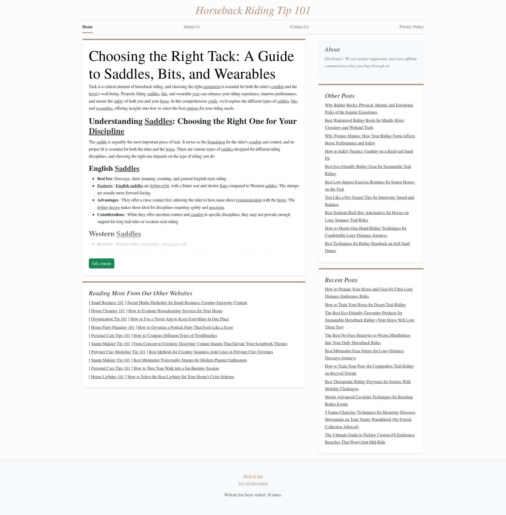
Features (105, 185)
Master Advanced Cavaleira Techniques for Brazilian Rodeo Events (369, 400)
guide (212, 101)
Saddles (158, 120)
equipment (211, 86)
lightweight (159, 185)
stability (267, 251)
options (192, 108)
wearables (104, 108)
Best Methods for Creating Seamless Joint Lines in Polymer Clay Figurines (211, 351)
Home (87, 26)
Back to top (253, 476)
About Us (191, 26)
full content (101, 263)
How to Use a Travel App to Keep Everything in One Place (179, 318)
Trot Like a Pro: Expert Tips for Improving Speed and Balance (369, 200)
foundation (216, 142)
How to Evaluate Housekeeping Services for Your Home (175, 310)
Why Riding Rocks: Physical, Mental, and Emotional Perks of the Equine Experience (369, 108)
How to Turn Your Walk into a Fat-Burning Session (176, 368)
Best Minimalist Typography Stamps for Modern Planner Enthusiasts (190, 360)
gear (196, 93)
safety (118, 101)
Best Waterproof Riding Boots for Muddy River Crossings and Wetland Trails (364, 123)
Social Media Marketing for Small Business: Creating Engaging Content (187, 302)
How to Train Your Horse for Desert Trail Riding (365, 304)
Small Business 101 (107, 302)
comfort (277, 86)
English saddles (129, 185)
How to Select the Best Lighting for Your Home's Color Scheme (181, 376)
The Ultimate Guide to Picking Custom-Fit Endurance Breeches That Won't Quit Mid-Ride (370, 438)
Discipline (106, 130)
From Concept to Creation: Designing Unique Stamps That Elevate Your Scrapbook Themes (210, 343)
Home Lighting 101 (107, 376)
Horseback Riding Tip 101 (253, 9)
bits (164, 93)
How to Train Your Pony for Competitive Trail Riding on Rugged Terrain (369, 369)
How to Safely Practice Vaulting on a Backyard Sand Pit (369, 154)
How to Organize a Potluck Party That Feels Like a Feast (185, 327)
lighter (102, 207)
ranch (172, 244)
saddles (153, 93)
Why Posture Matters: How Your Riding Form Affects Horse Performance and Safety (370, 139)
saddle (101, 142)
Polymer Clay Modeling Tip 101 (118, 351)
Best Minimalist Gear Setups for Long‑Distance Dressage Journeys (364, 354)
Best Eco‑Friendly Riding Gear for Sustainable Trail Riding (368, 169)
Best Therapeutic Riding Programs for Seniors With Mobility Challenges (368, 385)
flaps (224, 185)
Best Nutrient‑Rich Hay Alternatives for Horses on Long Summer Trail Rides (367, 216)
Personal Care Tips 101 (110, 335)
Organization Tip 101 (109, 318)
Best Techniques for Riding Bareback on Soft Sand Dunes (367, 246)
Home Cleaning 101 (108, 310)
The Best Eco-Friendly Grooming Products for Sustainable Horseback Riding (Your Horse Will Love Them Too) (369, 320)
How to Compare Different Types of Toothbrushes (175, 335)
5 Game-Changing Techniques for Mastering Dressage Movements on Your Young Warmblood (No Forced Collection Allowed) (370, 419)
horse (93, 93)
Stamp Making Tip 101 (110, 343)
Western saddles (130, 251)
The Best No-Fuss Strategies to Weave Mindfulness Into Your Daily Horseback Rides (367, 338)
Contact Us (299, 26)
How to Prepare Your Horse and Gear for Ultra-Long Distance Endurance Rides (369, 292)
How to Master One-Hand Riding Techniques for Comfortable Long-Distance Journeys (365, 231)
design (114, 207)
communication (249, 200)
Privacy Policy (412, 26)
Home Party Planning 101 (112, 327)
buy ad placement (253, 483)
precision (216, 207)
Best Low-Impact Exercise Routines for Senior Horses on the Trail (370, 185)
